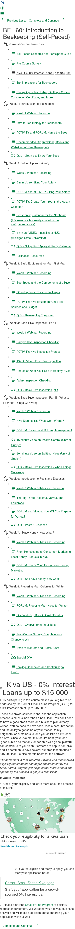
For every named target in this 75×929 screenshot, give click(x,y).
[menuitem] (2, 9)
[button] (2, 4)
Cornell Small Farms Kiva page (29, 882)
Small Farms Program (39, 905)
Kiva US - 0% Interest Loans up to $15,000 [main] (38, 688)
